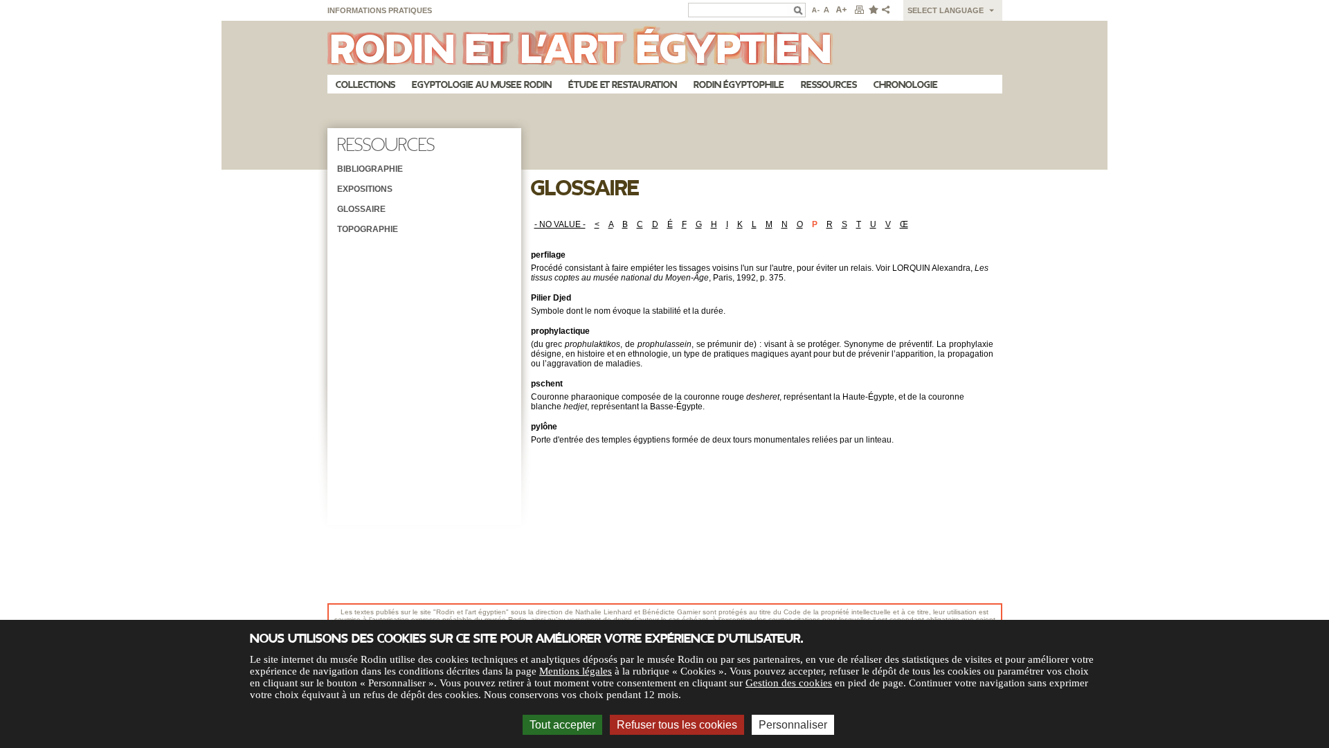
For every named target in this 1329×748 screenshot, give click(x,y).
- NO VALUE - (560, 224)
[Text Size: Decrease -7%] (814, 10)
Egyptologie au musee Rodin (482, 85)
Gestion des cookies (788, 682)
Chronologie (906, 85)
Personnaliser (793, 725)
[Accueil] (664, 48)
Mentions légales (575, 671)
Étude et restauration (622, 85)
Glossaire (361, 209)
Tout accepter (562, 725)
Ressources (829, 85)
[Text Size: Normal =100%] (827, 10)
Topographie (367, 229)
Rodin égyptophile (739, 85)
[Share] (888, 10)
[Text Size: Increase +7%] (841, 10)
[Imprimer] (859, 10)
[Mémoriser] (873, 10)
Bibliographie (370, 169)
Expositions (364, 189)
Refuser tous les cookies (677, 725)
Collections (365, 85)
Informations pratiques (379, 10)
